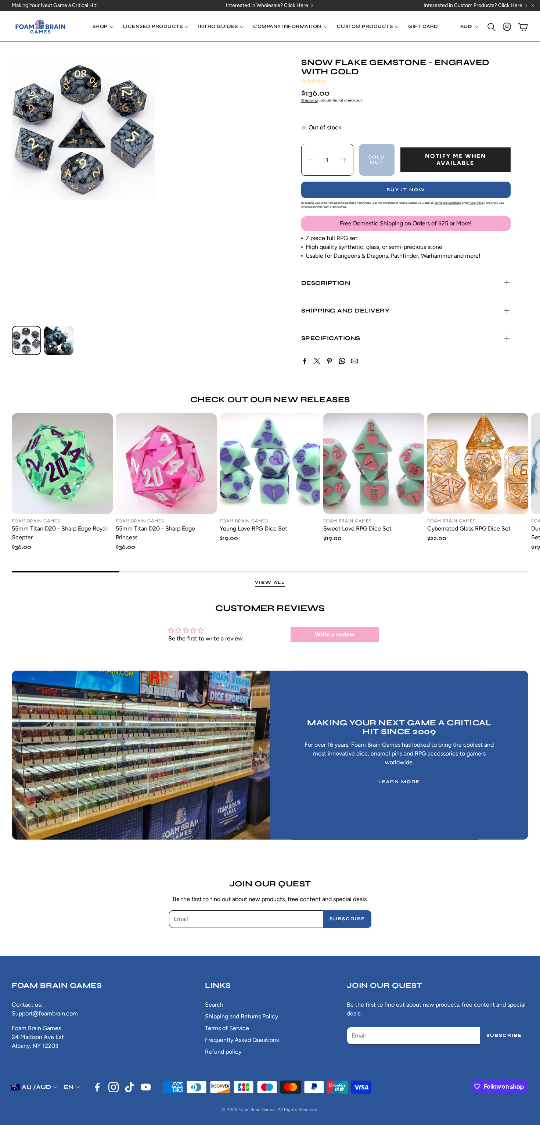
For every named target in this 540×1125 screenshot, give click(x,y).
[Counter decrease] (310, 160)
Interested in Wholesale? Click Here (267, 5)
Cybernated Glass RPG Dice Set (469, 528)
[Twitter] (317, 361)
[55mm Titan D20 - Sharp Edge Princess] (166, 463)
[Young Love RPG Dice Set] (270, 463)
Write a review (334, 634)
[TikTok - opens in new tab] (130, 1087)
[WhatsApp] (342, 361)
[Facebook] (304, 361)
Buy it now (405, 189)
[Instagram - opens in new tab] (113, 1087)
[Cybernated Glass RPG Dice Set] (477, 463)
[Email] (354, 361)
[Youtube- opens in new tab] (146, 1087)
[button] (491, 27)
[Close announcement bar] (532, 5)
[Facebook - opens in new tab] (97, 1087)
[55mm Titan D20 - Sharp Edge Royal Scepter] (62, 463)
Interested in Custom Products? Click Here (473, 5)
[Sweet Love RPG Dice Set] (373, 463)
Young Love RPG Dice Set (253, 528)
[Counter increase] (344, 160)
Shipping (309, 100)
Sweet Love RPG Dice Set (357, 528)
